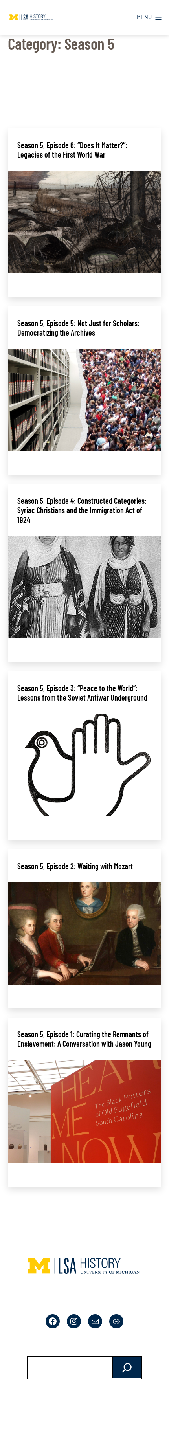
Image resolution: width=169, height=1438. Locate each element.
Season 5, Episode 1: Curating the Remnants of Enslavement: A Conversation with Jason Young (84, 1038)
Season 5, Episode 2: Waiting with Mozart (75, 866)
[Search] (127, 1367)
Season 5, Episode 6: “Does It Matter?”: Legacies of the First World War (72, 149)
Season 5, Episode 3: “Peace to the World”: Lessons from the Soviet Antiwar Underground (82, 692)
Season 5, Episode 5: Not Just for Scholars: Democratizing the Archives (78, 327)
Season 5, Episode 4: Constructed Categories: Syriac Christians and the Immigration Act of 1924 (82, 510)
